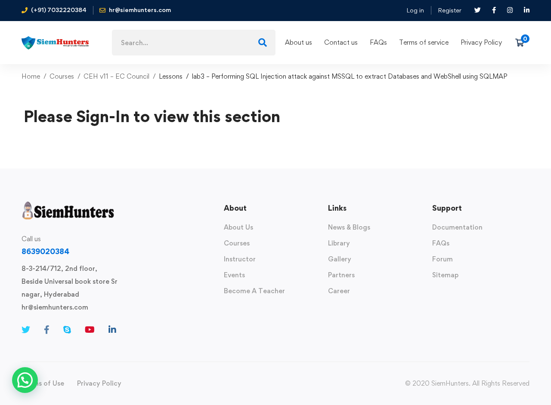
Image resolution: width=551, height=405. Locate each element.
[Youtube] (89, 329)
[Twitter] (26, 329)
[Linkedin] (112, 329)
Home (31, 76)
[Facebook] (46, 329)
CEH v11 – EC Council (116, 76)
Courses (62, 76)
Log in (415, 10)
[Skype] (67, 329)
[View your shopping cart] (522, 42)
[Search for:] (194, 43)
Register (449, 10)
